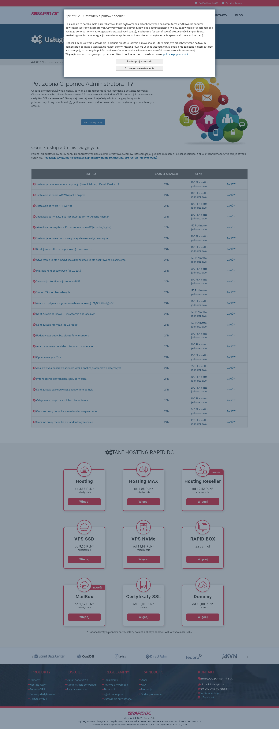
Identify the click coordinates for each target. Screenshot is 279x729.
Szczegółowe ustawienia (139, 68)
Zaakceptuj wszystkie (139, 61)
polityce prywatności (175, 54)
